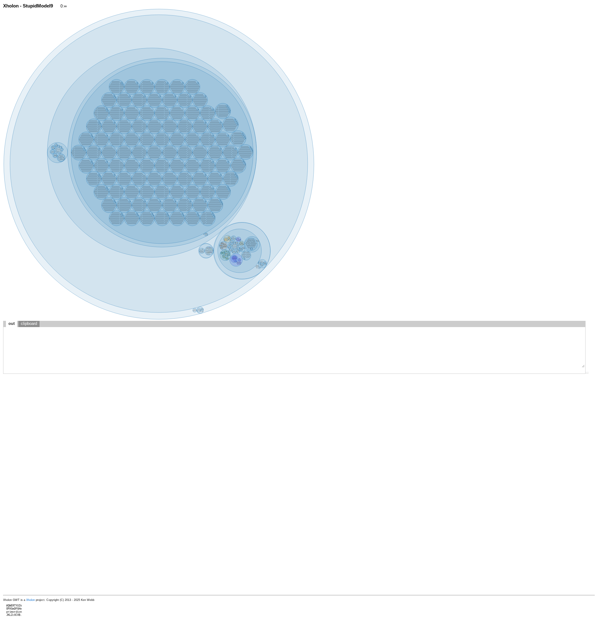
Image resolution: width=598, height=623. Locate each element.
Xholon (30, 600)
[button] (587, 372)
